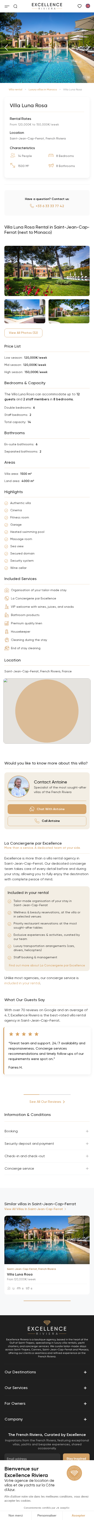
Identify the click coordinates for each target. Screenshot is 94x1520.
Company (46, 1419)
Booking (11, 1131)
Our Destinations (46, 1372)
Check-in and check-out (25, 1156)
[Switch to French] (88, 6)
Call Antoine (51, 821)
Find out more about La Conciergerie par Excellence (47, 965)
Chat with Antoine (51, 809)
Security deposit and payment (29, 1143)
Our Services (46, 1388)
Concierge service (19, 1168)
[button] (6, 47)
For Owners (46, 1403)
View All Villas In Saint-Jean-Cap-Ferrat (33, 1209)
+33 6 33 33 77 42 (50, 206)
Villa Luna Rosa (20, 1274)
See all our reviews (45, 1102)
